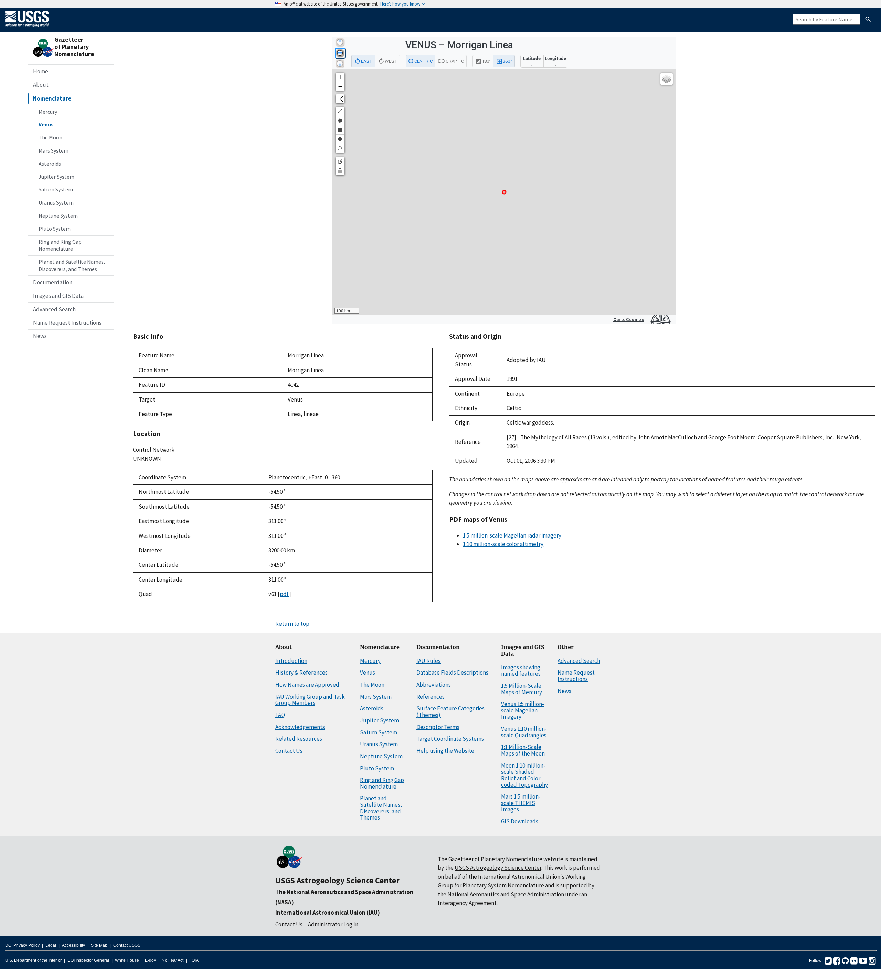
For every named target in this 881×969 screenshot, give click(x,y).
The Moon (50, 137)
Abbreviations (433, 684)
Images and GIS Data (58, 296)
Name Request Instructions (67, 322)
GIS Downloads (519, 821)
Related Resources (298, 738)
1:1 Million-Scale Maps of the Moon (523, 750)
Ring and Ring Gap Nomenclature (60, 245)
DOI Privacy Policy (22, 945)
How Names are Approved (307, 684)
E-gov (150, 960)
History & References (301, 672)
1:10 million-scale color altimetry (503, 544)
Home (40, 71)
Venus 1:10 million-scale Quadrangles (524, 732)
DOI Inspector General (88, 960)
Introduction (291, 661)
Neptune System (58, 215)
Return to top (292, 623)
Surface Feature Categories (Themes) (450, 712)
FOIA (194, 960)
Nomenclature (52, 98)
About (41, 84)
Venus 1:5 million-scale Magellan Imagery (522, 710)
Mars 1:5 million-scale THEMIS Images (521, 803)
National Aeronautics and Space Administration (505, 894)
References (430, 696)
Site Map (99, 945)
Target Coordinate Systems (450, 738)
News (40, 336)
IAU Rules (428, 661)
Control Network (153, 450)
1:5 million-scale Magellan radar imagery (512, 535)
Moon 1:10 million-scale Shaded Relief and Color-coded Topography (524, 775)
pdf (284, 594)
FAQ (280, 715)
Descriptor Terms (437, 727)
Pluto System (55, 228)
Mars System (53, 150)
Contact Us (288, 750)
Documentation (52, 282)
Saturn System (56, 189)
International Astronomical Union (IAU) (327, 912)
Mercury (48, 111)
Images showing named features (521, 671)
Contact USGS (126, 945)
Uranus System (56, 202)
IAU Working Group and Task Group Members (310, 700)
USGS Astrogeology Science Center (337, 880)
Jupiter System (56, 176)
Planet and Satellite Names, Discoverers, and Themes (72, 265)
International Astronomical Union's (521, 877)
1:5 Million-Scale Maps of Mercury (521, 689)
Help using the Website (445, 750)
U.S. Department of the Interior (33, 960)
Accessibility (73, 945)
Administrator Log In (333, 924)
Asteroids (50, 163)
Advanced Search (54, 309)
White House (127, 960)
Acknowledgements (300, 727)
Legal (50, 945)
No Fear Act (172, 960)
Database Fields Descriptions (452, 672)
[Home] (27, 28)
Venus (46, 124)
